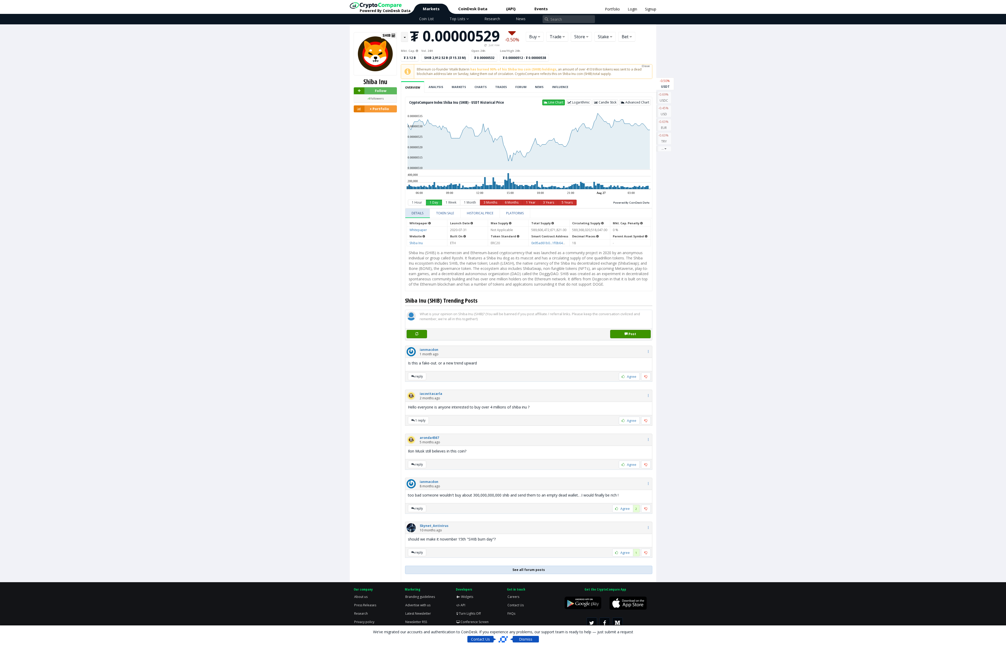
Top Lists (458, 18)
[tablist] (528, 213)
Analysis (436, 87)
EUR (663, 124)
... (662, 148)
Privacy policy (364, 622)
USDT (665, 84)
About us (361, 597)
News (521, 18)
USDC (663, 97)
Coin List (426, 18)
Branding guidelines (420, 597)
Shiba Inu (416, 243)
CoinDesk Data (472, 8)
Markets (431, 8)
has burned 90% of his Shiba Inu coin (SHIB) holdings (513, 69)
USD (663, 111)
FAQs (511, 613)
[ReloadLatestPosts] (417, 334)
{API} (511, 8)
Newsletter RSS (416, 622)
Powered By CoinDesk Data (631, 202)
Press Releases (365, 605)
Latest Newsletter (418, 613)
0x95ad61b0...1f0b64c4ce (550, 243)
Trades (501, 87)
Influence (560, 87)
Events (541, 8)
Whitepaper (418, 230)
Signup (650, 9)
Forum (521, 87)
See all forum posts (528, 570)
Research (492, 18)
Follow (380, 90)
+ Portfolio (379, 108)
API (462, 605)
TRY (663, 138)
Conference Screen (474, 622)
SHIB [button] (387, 35)
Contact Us (515, 605)
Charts (480, 87)
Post (632, 334)
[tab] (417, 213)
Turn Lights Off (469, 613)
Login (632, 9)
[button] (553, 102)
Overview (412, 87)
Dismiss (525, 639)
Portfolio (612, 9)
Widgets (466, 597)
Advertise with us (417, 605)
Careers (513, 597)
